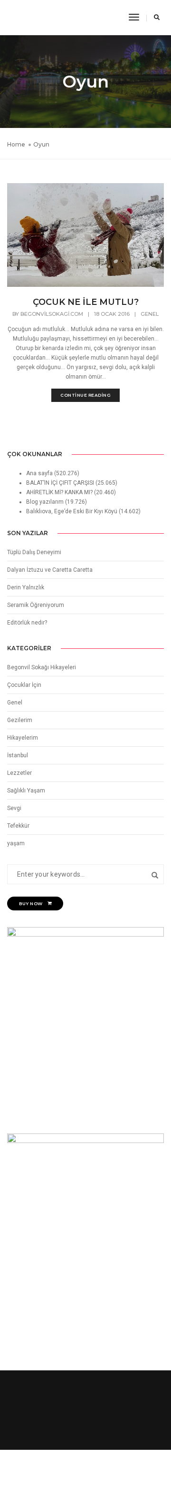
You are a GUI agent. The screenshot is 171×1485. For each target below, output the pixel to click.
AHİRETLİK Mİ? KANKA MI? (59, 492)
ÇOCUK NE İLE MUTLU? (86, 302)
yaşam (16, 843)
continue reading (85, 395)
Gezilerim (19, 720)
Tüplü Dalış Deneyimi (34, 552)
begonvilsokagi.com (51, 314)
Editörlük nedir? (27, 622)
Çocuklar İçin (24, 685)
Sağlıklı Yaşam (26, 790)
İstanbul (17, 755)
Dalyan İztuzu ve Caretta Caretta (50, 570)
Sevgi (14, 808)
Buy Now (31, 903)
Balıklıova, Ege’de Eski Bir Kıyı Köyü (71, 511)
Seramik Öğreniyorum (35, 605)
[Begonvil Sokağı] (29, 17)
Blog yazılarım (45, 501)
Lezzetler (19, 773)
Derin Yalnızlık (25, 587)
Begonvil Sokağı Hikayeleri (41, 667)
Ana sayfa (39, 473)
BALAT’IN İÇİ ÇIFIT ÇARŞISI (60, 482)
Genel (150, 314)
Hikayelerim (22, 737)
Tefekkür (18, 825)
